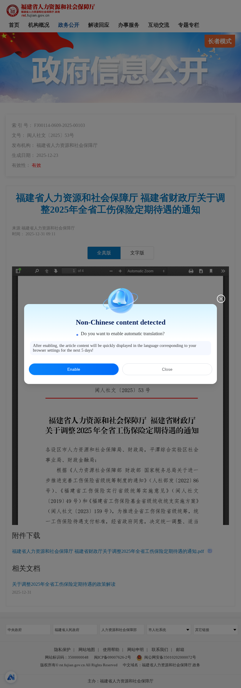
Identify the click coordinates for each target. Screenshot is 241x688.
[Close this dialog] (221, 299)
